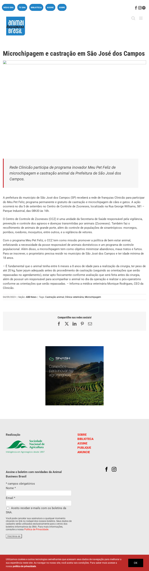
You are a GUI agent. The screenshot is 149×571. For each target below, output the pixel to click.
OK (136, 563)
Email (10, 498)
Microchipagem (93, 297)
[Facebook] (106, 469)
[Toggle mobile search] (133, 18)
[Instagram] (114, 469)
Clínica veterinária (74, 297)
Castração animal (54, 297)
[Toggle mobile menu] (141, 18)
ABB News (31, 297)
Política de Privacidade (36, 529)
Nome (11, 488)
